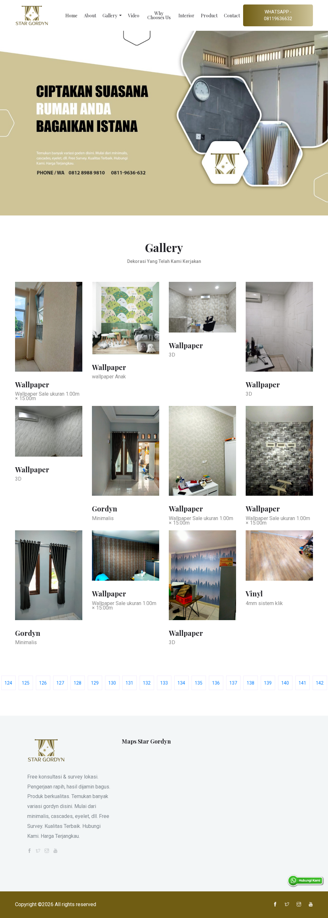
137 (233, 683)
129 (95, 683)
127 (60, 683)
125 (25, 683)
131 (129, 683)
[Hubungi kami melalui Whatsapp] (305, 880)
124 (8, 683)
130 (112, 683)
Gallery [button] (110, 16)
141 (302, 683)
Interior (186, 16)
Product (209, 16)
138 (250, 683)
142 (320, 683)
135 (198, 683)
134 (181, 683)
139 (268, 683)
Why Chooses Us (159, 15)
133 (164, 683)
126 (43, 683)
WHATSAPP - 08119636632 (278, 15)
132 (147, 683)
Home (71, 16)
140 (285, 683)
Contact (232, 16)
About (90, 16)
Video (133, 16)
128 (77, 683)
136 (216, 683)
